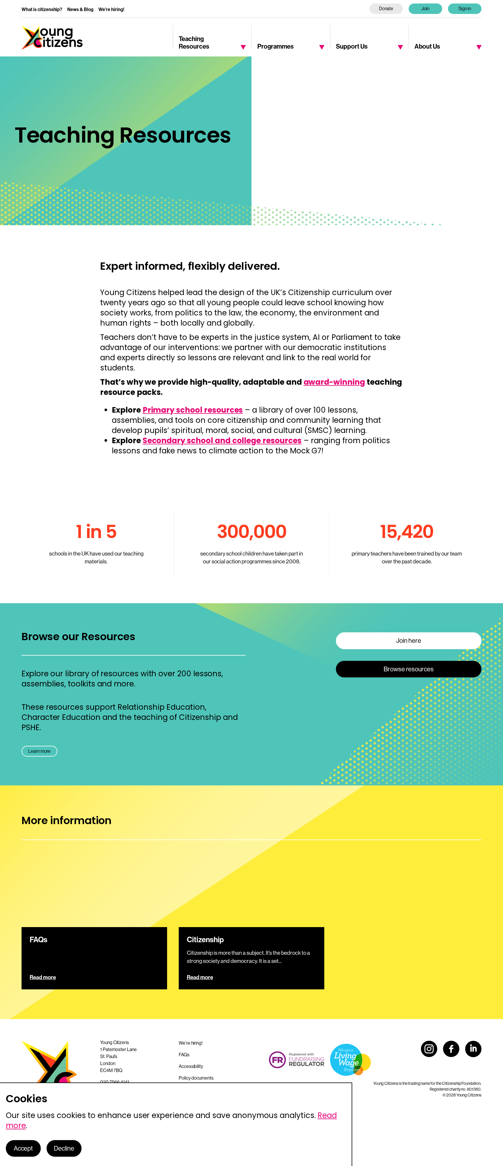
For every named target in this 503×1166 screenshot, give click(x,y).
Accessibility (191, 1066)
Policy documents (196, 1078)
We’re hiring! (111, 9)
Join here (408, 640)
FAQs (184, 1054)
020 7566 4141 (114, 1082)
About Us (427, 46)
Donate (386, 8)
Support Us (352, 46)
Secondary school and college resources (222, 440)
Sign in (464, 8)
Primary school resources (193, 410)
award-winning (334, 382)
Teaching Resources (194, 42)
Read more (43, 977)
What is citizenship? (42, 9)
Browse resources (409, 669)
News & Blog (80, 9)
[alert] (176, 1124)
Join (425, 8)
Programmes (275, 46)
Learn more (39, 751)
